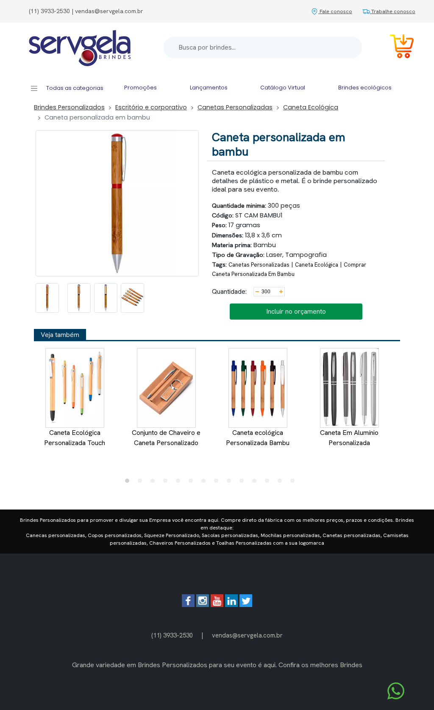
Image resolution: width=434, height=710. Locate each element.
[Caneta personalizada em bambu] (47, 298)
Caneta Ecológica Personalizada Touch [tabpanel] (74, 437)
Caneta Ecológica (310, 107)
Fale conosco (335, 11)
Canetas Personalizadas (235, 107)
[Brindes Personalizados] (80, 47)
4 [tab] (167, 483)
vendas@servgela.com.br (247, 635)
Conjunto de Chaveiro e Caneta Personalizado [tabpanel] (166, 437)
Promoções (140, 87)
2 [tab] (142, 483)
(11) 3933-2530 (172, 635)
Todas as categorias (74, 88)
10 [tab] (243, 483)
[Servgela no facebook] (188, 604)
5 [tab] (180, 483)
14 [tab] (294, 483)
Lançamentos (209, 87)
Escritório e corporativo (151, 107)
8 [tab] (218, 483)
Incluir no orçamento (296, 311)
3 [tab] (154, 483)
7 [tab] (205, 483)
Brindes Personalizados (69, 107)
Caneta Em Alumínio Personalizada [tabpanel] (349, 437)
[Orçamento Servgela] (396, 48)
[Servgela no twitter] (245, 604)
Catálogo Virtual (282, 87)
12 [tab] (269, 483)
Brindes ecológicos (365, 87)
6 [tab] (193, 483)
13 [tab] (282, 483)
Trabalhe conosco (392, 11)
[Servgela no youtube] (217, 604)
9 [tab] (231, 483)
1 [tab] (129, 483)
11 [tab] (256, 483)
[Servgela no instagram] (202, 604)
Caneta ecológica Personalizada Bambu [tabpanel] (257, 437)
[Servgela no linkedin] (231, 604)
